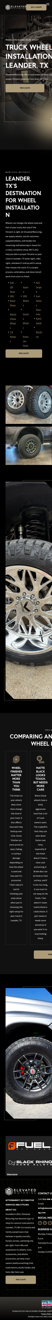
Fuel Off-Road (12, 287)
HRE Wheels (26, 300)
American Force (26, 341)
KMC (12, 296)
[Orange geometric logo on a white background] (30, 1146)
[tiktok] (50, 1223)
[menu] (48, 4)
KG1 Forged (38, 287)
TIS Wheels (13, 337)
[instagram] (45, 1223)
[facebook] (40, 1223)
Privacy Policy (46, 1314)
